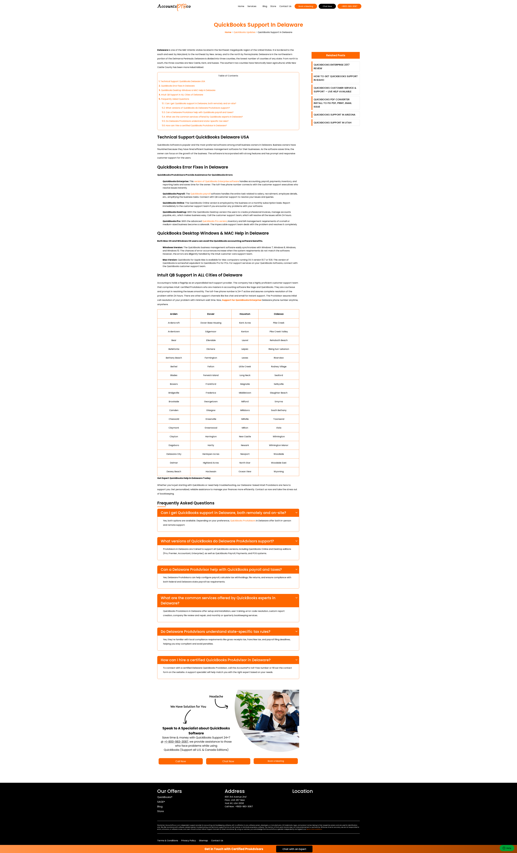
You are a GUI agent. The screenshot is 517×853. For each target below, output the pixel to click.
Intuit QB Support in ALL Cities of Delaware (181, 94)
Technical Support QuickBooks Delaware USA (182, 81)
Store (273, 6)
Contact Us (285, 6)
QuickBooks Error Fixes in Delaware (177, 85)
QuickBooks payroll (200, 193)
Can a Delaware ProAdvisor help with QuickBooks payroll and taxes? (197, 112)
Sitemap (203, 840)
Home (241, 6)
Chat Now (327, 6)
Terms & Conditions (167, 840)
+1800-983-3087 (349, 6)
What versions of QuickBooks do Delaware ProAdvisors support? (196, 107)
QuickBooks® (164, 797)
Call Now (180, 761)
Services (251, 6)
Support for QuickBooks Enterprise (241, 300)
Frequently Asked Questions (174, 99)
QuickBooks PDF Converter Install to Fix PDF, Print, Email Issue (333, 103)
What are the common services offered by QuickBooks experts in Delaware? (202, 116)
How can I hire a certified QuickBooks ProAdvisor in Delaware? (194, 125)
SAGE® (161, 801)
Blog (265, 6)
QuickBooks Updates (244, 32)
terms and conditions (314, 829)
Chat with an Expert (294, 849)
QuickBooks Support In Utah (332, 122)
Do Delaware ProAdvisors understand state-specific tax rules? (195, 121)
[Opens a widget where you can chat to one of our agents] (506, 848)
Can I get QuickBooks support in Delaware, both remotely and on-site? (199, 103)
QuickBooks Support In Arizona (334, 114)
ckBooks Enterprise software (216, 181)
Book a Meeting (306, 6)
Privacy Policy (188, 840)
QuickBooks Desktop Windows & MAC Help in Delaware (187, 90)
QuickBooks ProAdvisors (243, 520)
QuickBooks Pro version (214, 221)
